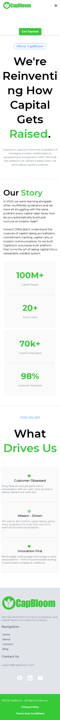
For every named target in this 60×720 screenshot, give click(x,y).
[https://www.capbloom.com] (17, 5)
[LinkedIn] (30, 678)
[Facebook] (19, 678)
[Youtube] (40, 678)
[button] (55, 6)
